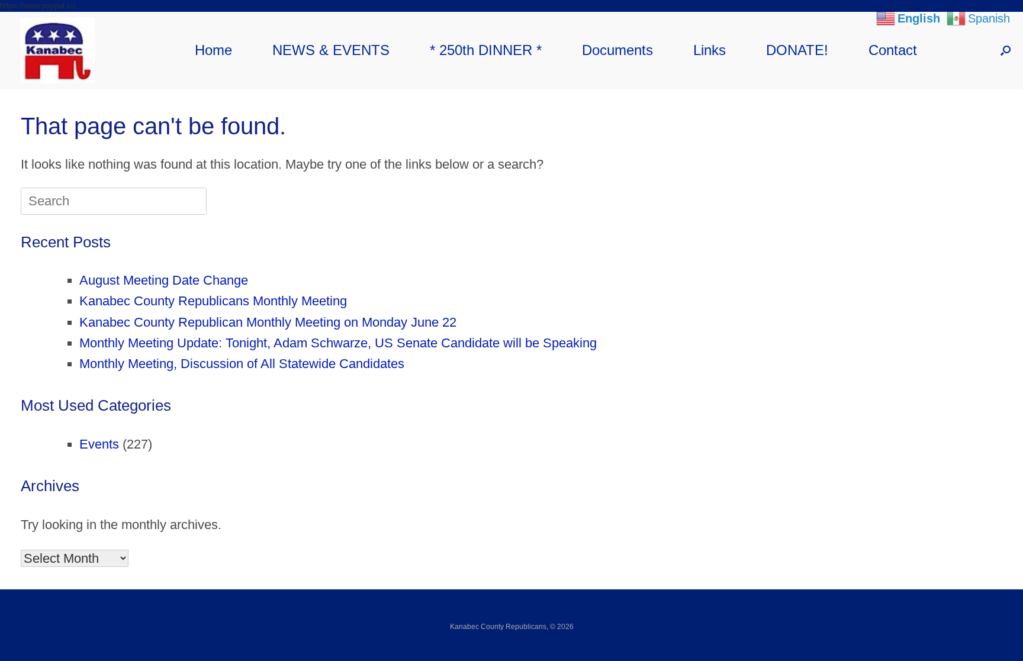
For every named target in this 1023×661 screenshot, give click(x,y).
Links (709, 50)
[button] (1005, 50)
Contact (892, 50)
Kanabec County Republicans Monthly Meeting (213, 301)
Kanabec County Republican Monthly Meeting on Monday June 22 (267, 322)
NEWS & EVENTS (331, 50)
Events (99, 444)
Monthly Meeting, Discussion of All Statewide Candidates (241, 363)
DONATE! (797, 50)
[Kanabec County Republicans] (57, 50)
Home (213, 50)
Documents (617, 50)
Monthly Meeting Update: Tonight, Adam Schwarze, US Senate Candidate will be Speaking (338, 343)
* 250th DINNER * (486, 50)
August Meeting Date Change (163, 280)
